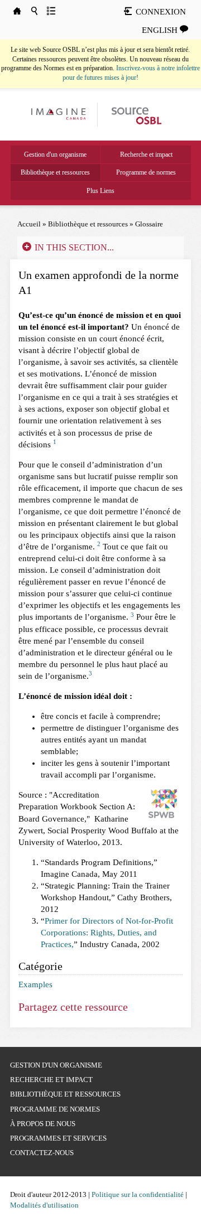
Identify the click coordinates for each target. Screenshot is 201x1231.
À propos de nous (42, 1123)
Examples (35, 984)
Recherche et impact (146, 154)
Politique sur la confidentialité (138, 1194)
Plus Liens (100, 191)
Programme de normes (146, 172)
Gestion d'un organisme (55, 154)
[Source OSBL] (136, 113)
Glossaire (149, 224)
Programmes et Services (58, 1138)
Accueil (29, 224)
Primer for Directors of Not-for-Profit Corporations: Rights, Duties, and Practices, (107, 932)
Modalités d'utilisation (44, 1205)
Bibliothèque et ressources (55, 172)
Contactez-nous (42, 1152)
